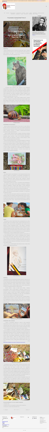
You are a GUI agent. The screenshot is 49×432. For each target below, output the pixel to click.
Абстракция (30, 13)
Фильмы (37, 13)
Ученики (22, 13)
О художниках (18, 13)
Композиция (26, 13)
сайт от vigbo (24, 430)
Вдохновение (13, 13)
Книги (34, 13)
